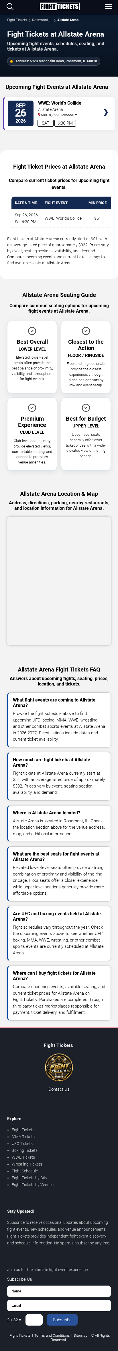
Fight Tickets (17, 20)
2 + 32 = (14, 1320)
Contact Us (59, 1089)
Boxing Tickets (25, 1150)
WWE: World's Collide (63, 218)
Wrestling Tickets (27, 1164)
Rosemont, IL (42, 20)
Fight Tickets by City (29, 1178)
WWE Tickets (23, 1157)
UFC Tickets (22, 1143)
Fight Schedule (25, 1171)
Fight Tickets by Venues (33, 1184)
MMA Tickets (23, 1136)
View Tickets (106, 104)
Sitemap (80, 1335)
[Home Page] (60, 6)
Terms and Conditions (52, 1335)
